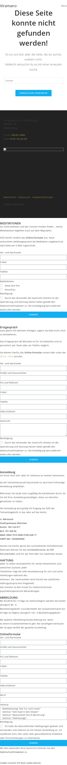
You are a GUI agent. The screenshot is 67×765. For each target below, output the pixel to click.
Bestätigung (6, 293)
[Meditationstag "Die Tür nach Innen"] (33, 708)
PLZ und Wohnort (9, 382)
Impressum (24, 197)
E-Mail (3, 262)
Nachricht (5, 420)
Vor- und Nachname (10, 252)
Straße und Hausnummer (13, 372)
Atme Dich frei (12, 285)
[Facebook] (7, 190)
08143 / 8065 (18, 135)
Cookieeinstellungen (42, 197)
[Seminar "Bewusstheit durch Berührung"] (33, 715)
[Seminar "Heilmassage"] (33, 718)
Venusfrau (10, 289)
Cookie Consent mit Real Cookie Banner (20, 762)
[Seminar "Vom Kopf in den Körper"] (33, 711)
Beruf (3, 694)
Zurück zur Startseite (33, 93)
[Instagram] (16, 190)
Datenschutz (10, 197)
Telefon (4, 271)
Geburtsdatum (7, 411)
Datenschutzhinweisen (12, 752)
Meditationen (7, 281)
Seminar (4, 704)
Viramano (8, 5)
